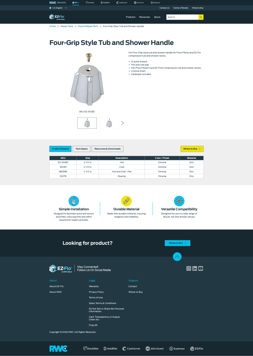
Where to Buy (190, 149)
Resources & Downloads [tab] (107, 149)
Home (52, 26)
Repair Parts (66, 26)
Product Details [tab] (60, 149)
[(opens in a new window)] (90, 2)
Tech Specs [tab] (82, 149)
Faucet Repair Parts (88, 26)
